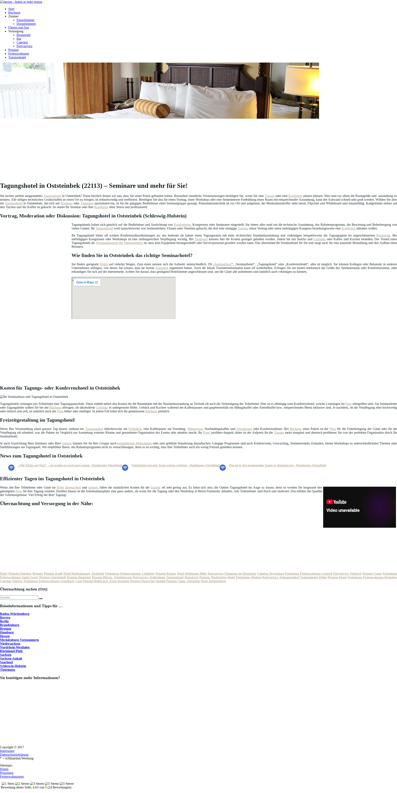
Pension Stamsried (79, 577)
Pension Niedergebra (213, 577)
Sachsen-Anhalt (11, 658)
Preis (348, 404)
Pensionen (6, 773)
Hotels (104, 264)
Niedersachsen (10, 643)
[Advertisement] (127, 148)
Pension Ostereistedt (52, 577)
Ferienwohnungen (12, 776)
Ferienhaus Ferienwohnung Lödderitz (129, 573)
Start (11, 9)
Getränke (319, 239)
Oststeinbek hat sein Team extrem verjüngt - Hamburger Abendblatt (176, 465)
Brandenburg (9, 625)
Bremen (37, 573)
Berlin (4, 621)
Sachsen (5, 655)
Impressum (7, 751)
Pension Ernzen (165, 573)
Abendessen (244, 429)
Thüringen (7, 669)
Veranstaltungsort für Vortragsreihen (119, 243)
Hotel (206, 432)
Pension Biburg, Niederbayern (112, 577)
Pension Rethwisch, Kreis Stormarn (106, 581)
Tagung (270, 196)
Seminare (67, 203)
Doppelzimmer (26, 23)
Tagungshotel (17, 57)
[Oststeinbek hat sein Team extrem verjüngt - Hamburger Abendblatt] (125, 469)
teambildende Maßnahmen (134, 443)
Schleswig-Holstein (13, 666)
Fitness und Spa (18, 27)
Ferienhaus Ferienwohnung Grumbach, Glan (53, 581)
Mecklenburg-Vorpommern (19, 640)
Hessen (5, 636)
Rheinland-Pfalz (11, 651)
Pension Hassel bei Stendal (147, 581)
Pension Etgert (337, 577)
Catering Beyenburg (270, 573)
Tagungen (86, 203)
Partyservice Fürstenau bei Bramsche (232, 573)
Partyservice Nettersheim (149, 577)
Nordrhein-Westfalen (15, 647)
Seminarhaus (223, 264)
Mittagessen (195, 429)
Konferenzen (182, 224)
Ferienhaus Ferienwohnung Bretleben (372, 577)
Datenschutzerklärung (14, 754)
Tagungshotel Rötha (313, 577)
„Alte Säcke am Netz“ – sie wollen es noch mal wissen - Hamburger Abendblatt (70, 465)
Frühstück (134, 429)
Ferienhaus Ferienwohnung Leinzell (308, 573)
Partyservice (24, 46)
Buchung (14, 12)
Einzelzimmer (26, 20)
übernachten (73, 487)
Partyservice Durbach (347, 573)
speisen (93, 487)
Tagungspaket (94, 429)
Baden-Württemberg (14, 614)
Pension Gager (372, 573)
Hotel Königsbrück (213, 581)
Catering (22, 42)
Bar (19, 38)
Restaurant (23, 35)
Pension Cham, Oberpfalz (183, 581)
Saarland (6, 662)
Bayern (5, 617)
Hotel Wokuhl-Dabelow (16, 573)
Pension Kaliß (53, 573)
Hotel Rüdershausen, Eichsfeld (83, 573)
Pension (13, 50)
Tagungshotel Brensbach (182, 577)
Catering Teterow (11, 581)
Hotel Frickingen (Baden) (244, 577)
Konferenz (295, 196)
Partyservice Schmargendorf (280, 577)
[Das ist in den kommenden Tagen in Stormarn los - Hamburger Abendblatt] (223, 469)
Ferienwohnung (18, 53)
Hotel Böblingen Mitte (192, 573)
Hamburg (7, 632)
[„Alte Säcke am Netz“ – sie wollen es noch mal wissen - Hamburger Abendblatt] (11, 469)
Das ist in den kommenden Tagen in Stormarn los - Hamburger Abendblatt (277, 465)
